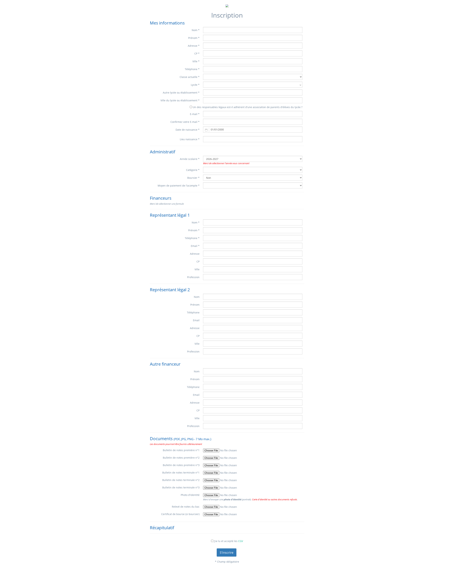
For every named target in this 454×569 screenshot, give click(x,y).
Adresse (195, 253)
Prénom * (194, 38)
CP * (197, 53)
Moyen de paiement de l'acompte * (179, 185)
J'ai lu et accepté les (228, 541)
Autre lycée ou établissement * (181, 92)
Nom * (196, 30)
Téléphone (193, 312)
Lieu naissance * (190, 139)
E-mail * (195, 114)
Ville (197, 269)
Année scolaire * (190, 159)
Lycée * (195, 84)
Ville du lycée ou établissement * (180, 100)
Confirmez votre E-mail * (185, 122)
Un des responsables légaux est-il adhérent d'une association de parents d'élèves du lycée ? (247, 107)
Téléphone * (192, 69)
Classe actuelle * (190, 77)
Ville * (196, 61)
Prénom (195, 304)
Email (196, 320)
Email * (195, 246)
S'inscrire (226, 552)
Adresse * (194, 45)
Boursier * (193, 177)
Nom (197, 297)
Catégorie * (193, 170)
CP (198, 261)
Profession (193, 277)
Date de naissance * (188, 129)
